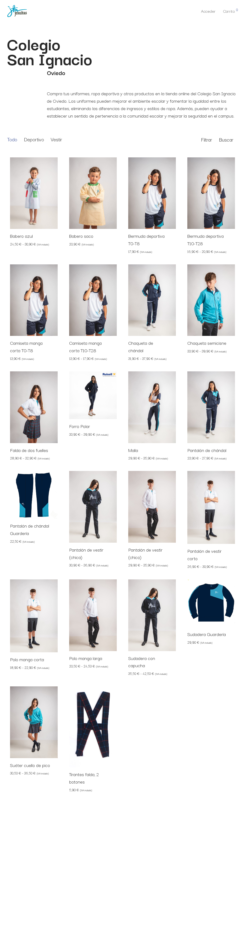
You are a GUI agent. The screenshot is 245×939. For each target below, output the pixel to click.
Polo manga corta (27, 659)
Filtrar (206, 139)
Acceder (208, 11)
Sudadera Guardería (206, 634)
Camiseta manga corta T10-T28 (85, 346)
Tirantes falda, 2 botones (84, 778)
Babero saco (81, 235)
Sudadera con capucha (141, 661)
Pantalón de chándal (206, 450)
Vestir (56, 139)
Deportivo (34, 139)
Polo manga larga (85, 658)
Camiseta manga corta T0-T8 (26, 346)
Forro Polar (79, 426)
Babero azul (21, 235)
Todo (12, 139)
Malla (133, 450)
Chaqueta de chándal (140, 346)
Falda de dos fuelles (29, 450)
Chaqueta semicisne (206, 342)
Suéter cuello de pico (30, 765)
